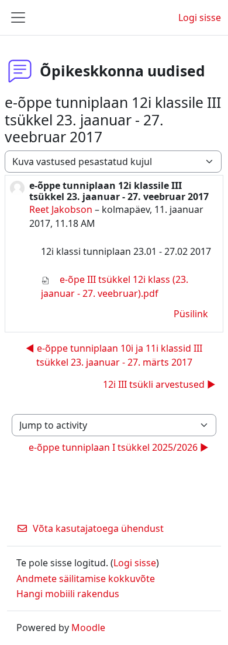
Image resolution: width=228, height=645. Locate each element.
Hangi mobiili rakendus (67, 593)
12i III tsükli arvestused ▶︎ (159, 384)
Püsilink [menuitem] (191, 313)
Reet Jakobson (60, 209)
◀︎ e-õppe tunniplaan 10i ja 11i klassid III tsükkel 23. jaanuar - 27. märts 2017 (114, 355)
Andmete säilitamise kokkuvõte (85, 578)
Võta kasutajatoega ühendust (98, 528)
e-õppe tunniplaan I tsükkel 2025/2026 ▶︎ (119, 447)
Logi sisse (199, 17)
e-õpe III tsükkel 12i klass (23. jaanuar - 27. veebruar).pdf (114, 286)
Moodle (88, 627)
